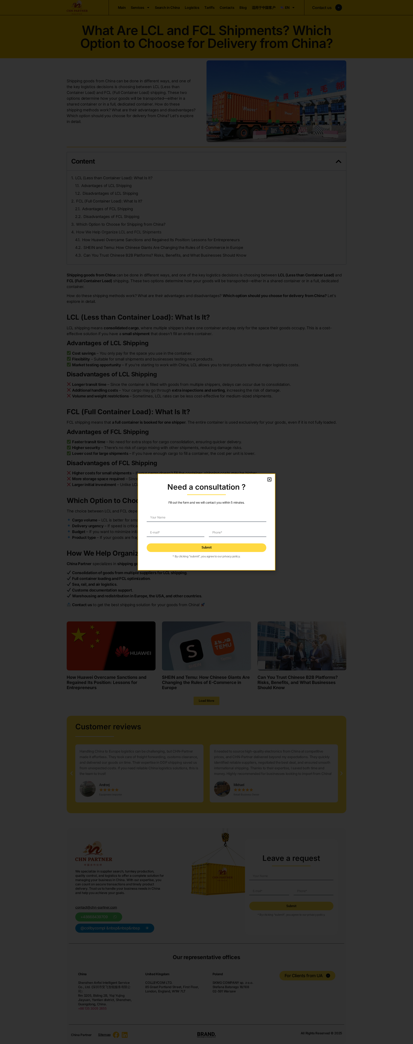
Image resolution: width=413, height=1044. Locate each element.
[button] (269, 479)
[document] (206, 522)
